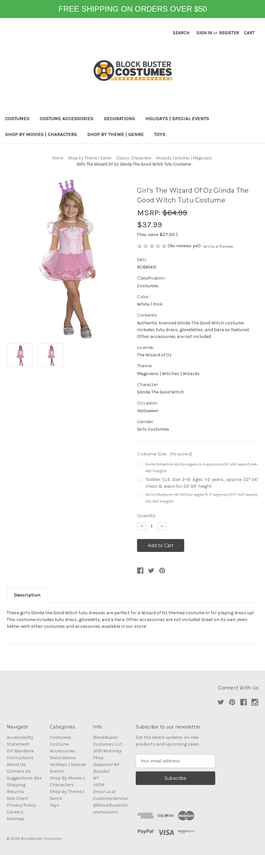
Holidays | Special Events (177, 118)
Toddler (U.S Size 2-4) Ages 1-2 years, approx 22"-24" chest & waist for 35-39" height (201, 483)
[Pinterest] (162, 570)
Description (27, 595)
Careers (15, 812)
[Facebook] (140, 570)
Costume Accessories (66, 118)
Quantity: (146, 515)
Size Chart (17, 798)
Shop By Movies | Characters (41, 134)
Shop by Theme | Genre (115, 134)
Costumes (17, 118)
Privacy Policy (21, 805)
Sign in (204, 33)
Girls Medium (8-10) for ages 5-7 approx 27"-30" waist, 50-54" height (201, 498)
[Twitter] (151, 570)
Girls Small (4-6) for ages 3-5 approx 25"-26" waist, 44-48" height (201, 468)
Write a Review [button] (218, 246)
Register (229, 33)
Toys (159, 134)
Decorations (119, 118)
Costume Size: (164, 453)
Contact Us (19, 771)
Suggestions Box (24, 778)
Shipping (16, 785)
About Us (16, 764)
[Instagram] (254, 702)
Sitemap (15, 818)
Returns (15, 791)
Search (181, 33)
